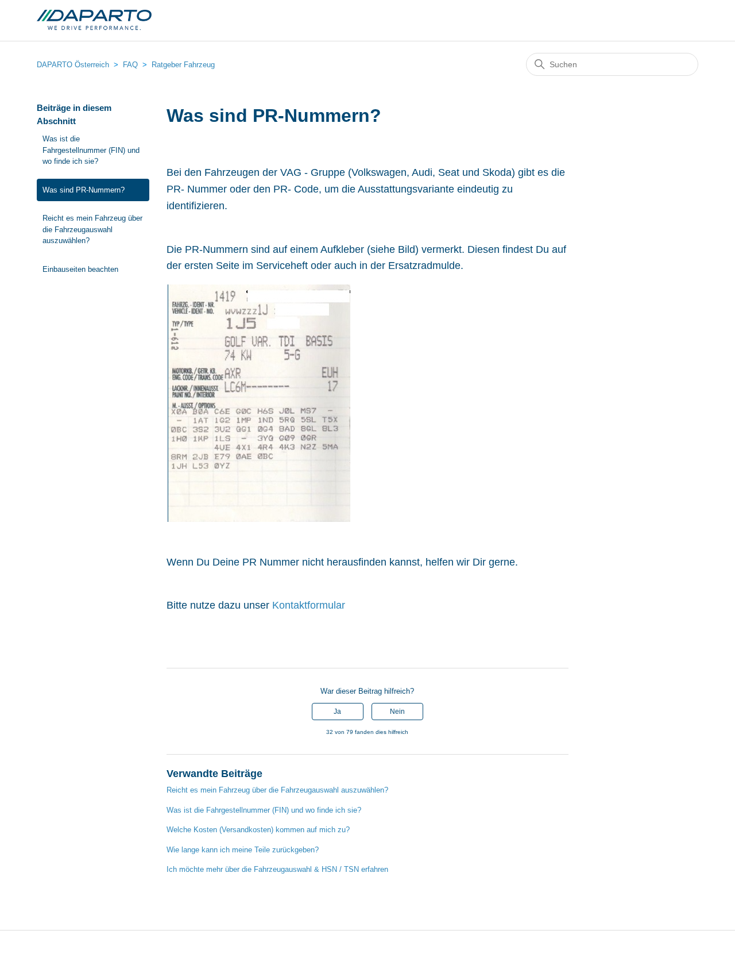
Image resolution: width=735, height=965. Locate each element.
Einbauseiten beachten (80, 269)
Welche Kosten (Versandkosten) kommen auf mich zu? (258, 829)
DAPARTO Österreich (73, 64)
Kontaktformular (308, 605)
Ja (337, 712)
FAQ (130, 64)
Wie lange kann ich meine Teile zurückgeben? (243, 849)
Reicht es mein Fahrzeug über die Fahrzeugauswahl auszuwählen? (92, 229)
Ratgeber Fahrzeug (183, 64)
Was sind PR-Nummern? (83, 190)
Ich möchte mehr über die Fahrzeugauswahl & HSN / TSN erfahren (277, 869)
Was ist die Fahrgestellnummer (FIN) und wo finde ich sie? (91, 150)
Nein (397, 712)
